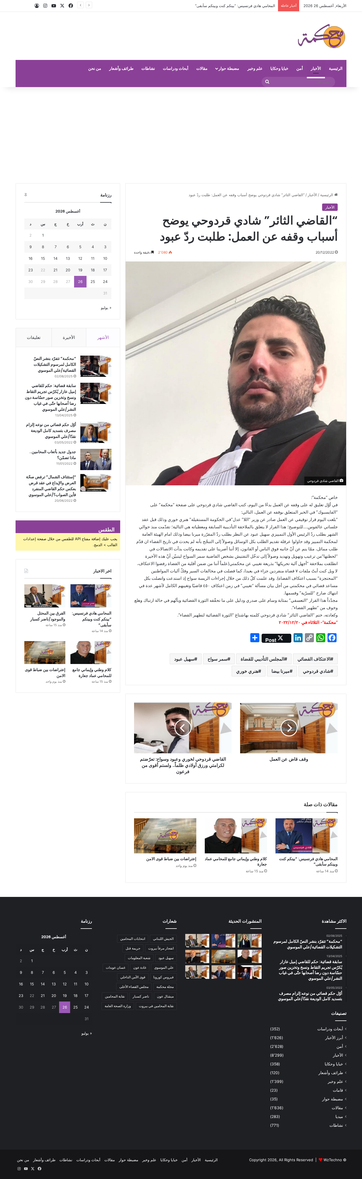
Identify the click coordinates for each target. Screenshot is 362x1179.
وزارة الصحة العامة (118, 1006)
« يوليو (106, 307)
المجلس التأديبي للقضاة (262, 659)
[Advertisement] (181, 135)
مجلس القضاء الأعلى (133, 987)
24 (105, 281)
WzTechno (333, 1160)
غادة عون (139, 967)
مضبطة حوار (229, 68)
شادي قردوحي (316, 671)
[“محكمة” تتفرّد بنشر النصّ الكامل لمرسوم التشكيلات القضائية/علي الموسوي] (95, 366)
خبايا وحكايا (279, 68)
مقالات (202, 68)
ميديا (339, 1116)
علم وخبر (254, 68)
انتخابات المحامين (132, 938)
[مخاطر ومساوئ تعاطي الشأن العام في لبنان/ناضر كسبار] (250, 972)
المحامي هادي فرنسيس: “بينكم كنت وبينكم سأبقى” (308, 861)
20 (68, 270)
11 (92, 258)
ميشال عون (165, 996)
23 (30, 270)
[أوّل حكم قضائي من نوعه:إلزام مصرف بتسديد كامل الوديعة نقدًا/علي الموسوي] (95, 432)
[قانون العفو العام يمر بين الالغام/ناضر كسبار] (224, 972)
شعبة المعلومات (139, 958)
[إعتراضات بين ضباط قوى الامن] (165, 835)
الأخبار (316, 68)
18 (93, 270)
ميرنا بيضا (281, 671)
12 (80, 258)
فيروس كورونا (163, 977)
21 (55, 270)
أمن (299, 68)
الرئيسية (335, 68)
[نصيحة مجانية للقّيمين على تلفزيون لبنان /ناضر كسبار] (197, 972)
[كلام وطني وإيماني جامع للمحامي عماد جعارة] (236, 835)
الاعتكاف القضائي (314, 659)
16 (31, 258)
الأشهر (103, 337)
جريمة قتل (133, 948)
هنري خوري (247, 671)
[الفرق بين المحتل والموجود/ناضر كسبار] (44, 595)
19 (80, 270)
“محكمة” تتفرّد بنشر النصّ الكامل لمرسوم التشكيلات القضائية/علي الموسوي (55, 364)
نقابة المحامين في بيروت (156, 1006)
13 (68, 258)
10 (105, 258)
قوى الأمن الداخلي (132, 977)
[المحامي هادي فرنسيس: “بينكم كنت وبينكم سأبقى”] (306, 835)
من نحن (94, 68)
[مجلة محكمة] (321, 36)
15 (43, 258)
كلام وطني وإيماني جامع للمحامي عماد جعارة (236, 861)
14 (55, 258)
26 (80, 281)
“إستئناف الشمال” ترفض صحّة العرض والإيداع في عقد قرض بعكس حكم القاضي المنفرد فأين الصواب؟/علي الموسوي (51, 485)
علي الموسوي (164, 967)
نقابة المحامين (115, 996)
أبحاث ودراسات (175, 68)
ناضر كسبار (141, 996)
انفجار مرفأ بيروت (161, 948)
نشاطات (148, 68)
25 (92, 281)
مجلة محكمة (165, 987)
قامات (338, 1090)
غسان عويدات (115, 967)
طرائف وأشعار (121, 68)
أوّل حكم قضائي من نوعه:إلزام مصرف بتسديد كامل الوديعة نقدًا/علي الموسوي (51, 430)
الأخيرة (69, 337)
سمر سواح (217, 659)
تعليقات (33, 337)
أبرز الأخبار (334, 1037)
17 (105, 270)
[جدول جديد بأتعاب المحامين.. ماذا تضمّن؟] (95, 459)
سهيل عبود (184, 659)
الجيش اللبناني (163, 938)
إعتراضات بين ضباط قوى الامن (171, 859)
